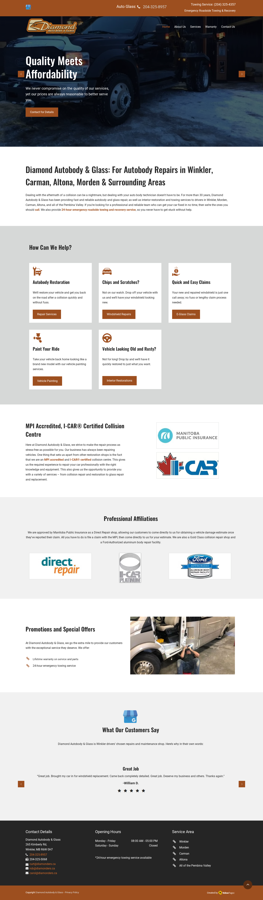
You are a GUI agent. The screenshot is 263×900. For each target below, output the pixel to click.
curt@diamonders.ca (43, 864)
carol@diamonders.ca (43, 873)
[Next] (242, 74)
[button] (195, 27)
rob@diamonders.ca (42, 868)
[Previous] (21, 74)
